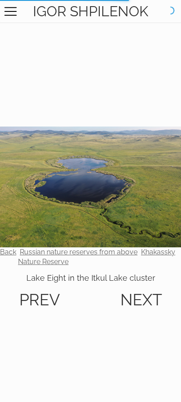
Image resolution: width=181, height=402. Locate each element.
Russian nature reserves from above (79, 252)
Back (8, 252)
